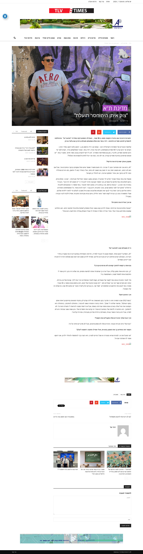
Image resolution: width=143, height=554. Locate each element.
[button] (14, 38)
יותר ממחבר (112, 446)
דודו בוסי (123, 394)
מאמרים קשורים (124, 446)
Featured (24, 131)
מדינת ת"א (92, 38)
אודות (108, 1)
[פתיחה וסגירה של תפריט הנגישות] (5, 16)
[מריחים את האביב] (42, 162)
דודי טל (122, 121)
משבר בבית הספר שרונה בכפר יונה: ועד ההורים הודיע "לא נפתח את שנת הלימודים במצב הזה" (92, 472)
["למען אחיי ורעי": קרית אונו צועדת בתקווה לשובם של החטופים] (42, 151)
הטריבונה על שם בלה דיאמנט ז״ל (68, 469)
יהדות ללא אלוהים (29, 137)
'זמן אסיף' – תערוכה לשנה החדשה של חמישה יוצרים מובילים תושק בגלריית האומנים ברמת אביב (119, 472)
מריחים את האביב (29, 159)
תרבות (75, 38)
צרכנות (37, 38)
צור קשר (101, 1)
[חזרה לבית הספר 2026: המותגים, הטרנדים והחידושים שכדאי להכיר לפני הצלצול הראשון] (42, 172)
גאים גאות (67, 38)
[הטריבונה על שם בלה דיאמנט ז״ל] (65, 459)
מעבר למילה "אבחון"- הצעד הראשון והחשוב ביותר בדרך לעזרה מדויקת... (20, 211)
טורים (59, 38)
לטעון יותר (31, 182)
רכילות (83, 38)
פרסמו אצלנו (92, 1)
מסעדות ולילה (103, 38)
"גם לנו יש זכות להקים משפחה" (120, 417)
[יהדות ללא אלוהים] (42, 140)
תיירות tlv (28, 38)
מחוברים (116, 394)
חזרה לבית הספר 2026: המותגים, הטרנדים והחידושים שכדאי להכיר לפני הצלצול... (24, 172)
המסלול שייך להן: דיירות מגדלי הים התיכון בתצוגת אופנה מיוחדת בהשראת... (40, 232)
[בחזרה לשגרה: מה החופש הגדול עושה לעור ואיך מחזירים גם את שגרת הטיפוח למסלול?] (39, 201)
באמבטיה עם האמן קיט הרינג (63, 417)
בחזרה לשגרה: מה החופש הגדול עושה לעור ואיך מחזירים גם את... (40, 211)
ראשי (112, 38)
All (31, 131)
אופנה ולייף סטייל (49, 38)
